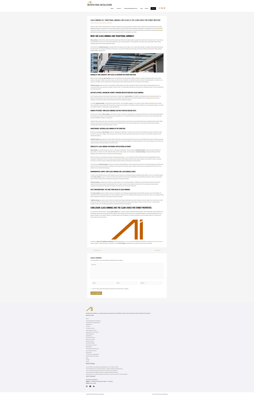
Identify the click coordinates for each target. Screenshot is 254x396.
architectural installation (157, 241)
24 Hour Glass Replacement (92, 354)
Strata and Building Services (92, 348)
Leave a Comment (94, 23)
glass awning (103, 23)
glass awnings (159, 30)
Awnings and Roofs (90, 337)
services (122, 241)
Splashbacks (89, 335)
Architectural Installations (99, 5)
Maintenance (89, 324)
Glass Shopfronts (90, 334)
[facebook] (162, 8)
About (87, 318)
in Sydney (123, 157)
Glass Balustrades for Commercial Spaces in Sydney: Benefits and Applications (104, 368)
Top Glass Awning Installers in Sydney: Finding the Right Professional (102, 372)
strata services (149, 98)
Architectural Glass (90, 328)
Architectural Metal (90, 343)
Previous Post (97, 250)
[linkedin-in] (94, 386)
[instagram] (160, 8)
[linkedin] (165, 8)
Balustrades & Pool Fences (92, 332)
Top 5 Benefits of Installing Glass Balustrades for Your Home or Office (102, 367)
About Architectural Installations (93, 320)
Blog (87, 358)
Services (88, 326)
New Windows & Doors (91, 330)
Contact (87, 359)
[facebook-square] (91, 386)
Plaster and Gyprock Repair (92, 356)
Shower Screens (90, 341)
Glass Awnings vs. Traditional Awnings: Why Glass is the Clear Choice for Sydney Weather (106, 374)
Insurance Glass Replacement (93, 322)
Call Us (87, 361)
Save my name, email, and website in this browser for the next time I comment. (110, 288)
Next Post (158, 250)
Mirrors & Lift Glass (90, 339)
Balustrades (89, 346)
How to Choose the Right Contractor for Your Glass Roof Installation (101, 370)
